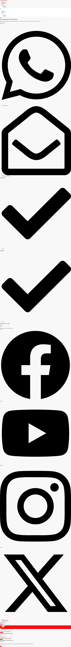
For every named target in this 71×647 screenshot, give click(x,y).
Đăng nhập (1, 632)
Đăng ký (1, 639)
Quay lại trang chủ (2, 22)
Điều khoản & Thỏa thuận (7, 638)
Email (1, 325)
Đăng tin (1, 17)
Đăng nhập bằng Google (10, 633)
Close (3, 624)
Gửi (0, 326)
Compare (1, 624)
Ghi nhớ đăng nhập (3, 631)
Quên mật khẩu (8, 631)
